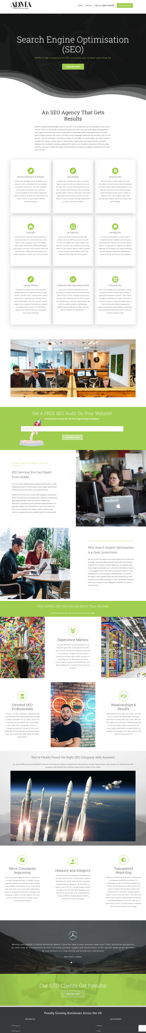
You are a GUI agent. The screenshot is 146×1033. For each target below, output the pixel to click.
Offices (99, 1020)
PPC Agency (16, 1020)
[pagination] (71, 956)
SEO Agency (16, 1025)
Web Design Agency (18, 1030)
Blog (99, 1025)
